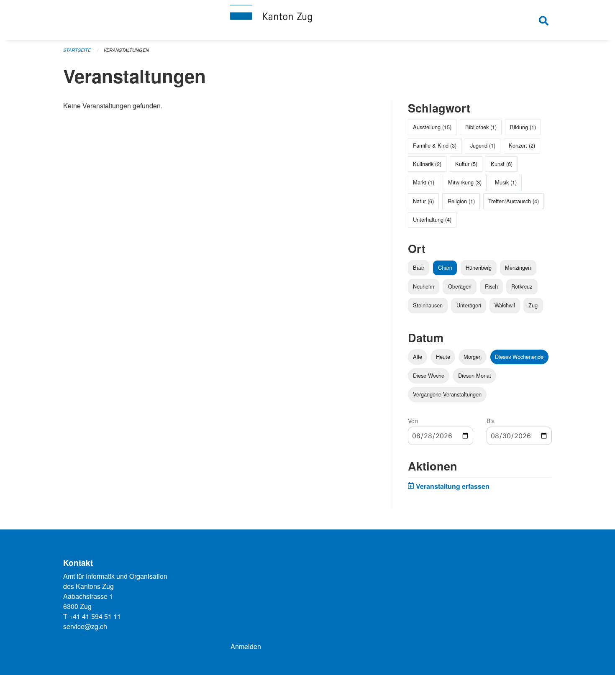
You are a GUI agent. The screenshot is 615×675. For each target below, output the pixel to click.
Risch (491, 286)
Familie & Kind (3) (434, 145)
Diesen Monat (474, 375)
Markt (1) (423, 182)
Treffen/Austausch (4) (513, 201)
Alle (417, 357)
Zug (533, 305)
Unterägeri (468, 305)
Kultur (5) (466, 164)
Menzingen (518, 267)
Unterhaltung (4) (432, 219)
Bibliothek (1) (481, 127)
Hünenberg (479, 267)
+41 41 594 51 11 (95, 616)
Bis (491, 421)
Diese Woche (428, 375)
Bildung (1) (523, 127)
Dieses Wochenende (519, 357)
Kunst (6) (501, 164)
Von (413, 421)
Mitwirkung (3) (465, 182)
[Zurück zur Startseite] (307, 20)
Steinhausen (428, 305)
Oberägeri (460, 286)
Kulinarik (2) (427, 164)
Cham (445, 267)
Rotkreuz (521, 286)
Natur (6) (423, 201)
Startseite (77, 50)
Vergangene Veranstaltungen (447, 394)
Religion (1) (461, 201)
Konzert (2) (522, 145)
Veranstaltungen (126, 50)
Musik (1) (506, 182)
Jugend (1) (482, 145)
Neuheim (423, 286)
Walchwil (505, 305)
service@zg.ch (85, 626)
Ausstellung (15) (432, 127)
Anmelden (246, 646)
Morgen (473, 357)
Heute (443, 357)
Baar (418, 267)
